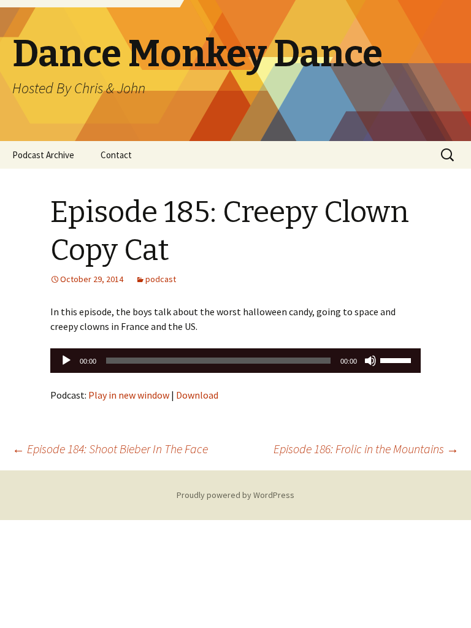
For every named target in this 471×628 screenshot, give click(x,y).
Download (197, 395)
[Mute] (370, 360)
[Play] (66, 360)
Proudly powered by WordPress (235, 494)
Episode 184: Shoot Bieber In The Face (110, 448)
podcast (160, 279)
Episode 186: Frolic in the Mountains (366, 448)
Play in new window (128, 395)
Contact (116, 155)
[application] (235, 360)
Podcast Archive (43, 155)
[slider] (397, 359)
